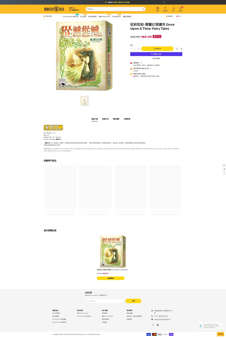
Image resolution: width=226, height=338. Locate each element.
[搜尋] (116, 9)
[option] (84, 55)
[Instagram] (157, 325)
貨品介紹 (94, 119)
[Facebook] (153, 325)
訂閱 (133, 301)
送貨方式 (105, 119)
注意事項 (127, 119)
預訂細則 (116, 119)
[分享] (180, 49)
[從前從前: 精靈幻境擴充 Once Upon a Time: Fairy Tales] (113, 251)
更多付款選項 (156, 58)
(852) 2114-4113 (163, 316)
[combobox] (113, 9)
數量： (132, 45)
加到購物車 (157, 49)
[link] (177, 49)
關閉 (164, 2)
